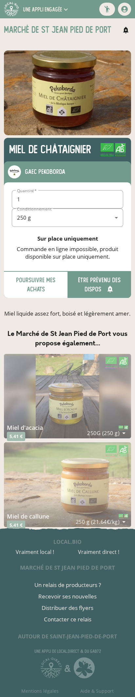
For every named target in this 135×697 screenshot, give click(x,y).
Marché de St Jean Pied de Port (67, 567)
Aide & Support (97, 691)
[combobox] (67, 218)
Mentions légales (40, 691)
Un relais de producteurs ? (67, 585)
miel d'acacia (25, 427)
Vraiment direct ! (98, 552)
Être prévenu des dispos (99, 285)
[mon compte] (124, 9)
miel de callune (28, 516)
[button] (46, 9)
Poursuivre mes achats (35, 285)
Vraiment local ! (35, 552)
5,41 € (16, 436)
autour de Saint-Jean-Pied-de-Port (67, 636)
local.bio (67, 541)
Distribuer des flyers (67, 608)
